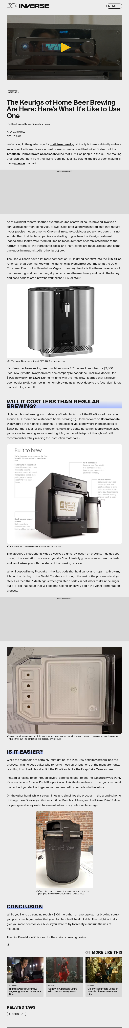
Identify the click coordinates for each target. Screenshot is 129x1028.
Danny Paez (19, 132)
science (19, 163)
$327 (35, 378)
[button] (64, 47)
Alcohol (14, 1014)
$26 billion (114, 259)
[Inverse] (34, 6)
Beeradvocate (110, 419)
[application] (64, 47)
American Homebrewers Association (31, 154)
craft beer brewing (62, 144)
